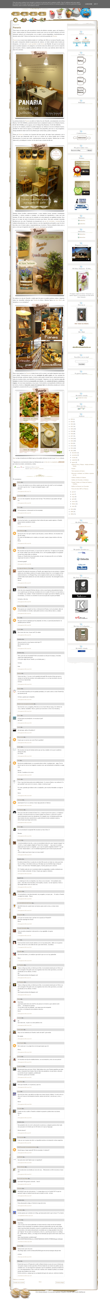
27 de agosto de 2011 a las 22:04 (24, 960)
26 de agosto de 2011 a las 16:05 (24, 805)
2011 (72, 450)
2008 (72, 514)
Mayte (19, 826)
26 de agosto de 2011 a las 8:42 (24, 601)
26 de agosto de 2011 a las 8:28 (24, 543)
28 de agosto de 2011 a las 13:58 (24, 1052)
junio (73, 494)
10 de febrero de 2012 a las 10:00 (25, 1241)
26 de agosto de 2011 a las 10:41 (24, 699)
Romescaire (20, 1137)
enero (73, 506)
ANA (18, 760)
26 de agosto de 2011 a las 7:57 (24, 491)
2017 (72, 436)
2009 (72, 511)
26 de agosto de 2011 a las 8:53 (24, 625)
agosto (73, 462)
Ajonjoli (19, 840)
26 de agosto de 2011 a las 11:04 (24, 711)
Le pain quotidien (32, 44)
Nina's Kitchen (21, 1167)
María (19, 507)
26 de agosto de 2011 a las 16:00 (24, 795)
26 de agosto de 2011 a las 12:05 (24, 722)
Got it (96, 4)
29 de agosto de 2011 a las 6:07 (24, 1132)
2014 (72, 443)
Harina (42, 44)
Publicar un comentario (18, 1279)
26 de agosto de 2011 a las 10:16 (24, 669)
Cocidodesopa (20, 587)
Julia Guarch (20, 1043)
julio (73, 491)
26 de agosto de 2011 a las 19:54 (24, 887)
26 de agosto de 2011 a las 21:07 (24, 910)
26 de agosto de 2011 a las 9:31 (24, 648)
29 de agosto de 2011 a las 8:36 (24, 1142)
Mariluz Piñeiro (21, 606)
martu (18, 727)
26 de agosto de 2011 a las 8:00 (24, 503)
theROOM (19, 1157)
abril (73, 499)
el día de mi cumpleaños (51, 462)
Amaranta (19, 547)
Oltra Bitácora (20, 530)
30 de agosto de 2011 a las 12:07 (24, 1195)
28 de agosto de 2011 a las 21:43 (24, 1087)
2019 (72, 431)
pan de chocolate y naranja (52, 221)
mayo (73, 496)
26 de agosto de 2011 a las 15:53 (24, 774)
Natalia (19, 688)
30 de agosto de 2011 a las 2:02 (24, 1184)
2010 (72, 509)
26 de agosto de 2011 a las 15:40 (24, 756)
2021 (72, 426)
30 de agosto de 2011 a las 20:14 (24, 1205)
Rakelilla (19, 951)
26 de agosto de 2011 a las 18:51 (24, 836)
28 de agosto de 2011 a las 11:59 (24, 1025)
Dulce (33, 13)
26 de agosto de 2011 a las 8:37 (24, 582)
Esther (19, 747)
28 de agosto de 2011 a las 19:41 (24, 1062)
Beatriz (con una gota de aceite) (25, 704)
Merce (19, 715)
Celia (18, 940)
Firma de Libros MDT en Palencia (80, 488)
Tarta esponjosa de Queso (78, 471)
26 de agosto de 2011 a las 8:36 (24, 564)
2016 (72, 438)
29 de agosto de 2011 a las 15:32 (24, 1152)
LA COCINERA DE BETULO (24, 903)
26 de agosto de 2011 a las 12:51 (24, 742)
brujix (18, 1091)
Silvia (18, 999)
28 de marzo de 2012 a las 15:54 (24, 1256)
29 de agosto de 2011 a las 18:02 (24, 1162)
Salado (42, 13)
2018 (72, 433)
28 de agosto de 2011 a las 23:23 (24, 1117)
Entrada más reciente (18, 1282)
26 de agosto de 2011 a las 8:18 (24, 512)
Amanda (19, 1108)
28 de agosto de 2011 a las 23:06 (24, 1104)
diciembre (74, 452)
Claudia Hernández (22, 928)
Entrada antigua (60, 1282)
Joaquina (19, 891)
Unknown (19, 800)
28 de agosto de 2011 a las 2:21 (24, 977)
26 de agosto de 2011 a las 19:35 (24, 873)
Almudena (19, 1210)
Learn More (88, 4)
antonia (19, 1056)
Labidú (19, 629)
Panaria (17, 27)
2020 (72, 429)
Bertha (19, 482)
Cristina (19, 1018)
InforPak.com (82, 1292)
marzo (73, 501)
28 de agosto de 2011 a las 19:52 (24, 1077)
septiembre (74, 460)
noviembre (74, 455)
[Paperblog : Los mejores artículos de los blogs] (81, 553)
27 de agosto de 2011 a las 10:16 (24, 947)
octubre (74, 457)
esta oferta (59, 300)
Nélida (19, 779)
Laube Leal (20, 1066)
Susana (19, 517)
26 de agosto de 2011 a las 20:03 (24, 898)
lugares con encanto (34, 468)
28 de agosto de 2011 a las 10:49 (24, 1013)
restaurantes (41, 468)
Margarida (19, 914)
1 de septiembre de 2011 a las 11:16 (25, 1215)
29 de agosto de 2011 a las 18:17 (24, 1174)
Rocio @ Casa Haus (22, 1178)
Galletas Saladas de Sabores (79, 477)
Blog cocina (20, 737)
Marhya (19, 673)
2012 (72, 448)
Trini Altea (19, 1081)
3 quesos (36, 227)
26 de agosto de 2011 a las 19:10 (24, 854)
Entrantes (24, 14)
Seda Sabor (20, 1029)
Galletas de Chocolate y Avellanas (80, 480)
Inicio (15, 13)
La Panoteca (20, 965)
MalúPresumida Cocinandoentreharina (26, 1147)
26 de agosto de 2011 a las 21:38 (24, 923)
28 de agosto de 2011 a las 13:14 (24, 1038)
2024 (72, 419)
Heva (18, 617)
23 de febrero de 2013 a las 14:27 (25, 1275)
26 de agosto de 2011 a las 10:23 (24, 684)
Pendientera (20, 809)
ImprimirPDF (20, 467)
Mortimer (19, 1188)
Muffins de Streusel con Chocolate (80, 486)
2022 (72, 424)
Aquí (14, 458)
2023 (72, 421)
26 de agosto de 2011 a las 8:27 (24, 526)
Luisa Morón (20, 495)
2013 (72, 445)
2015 (72, 441)
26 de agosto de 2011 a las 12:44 (24, 732)
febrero (73, 504)
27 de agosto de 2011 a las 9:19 (24, 935)
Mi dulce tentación (43, 1292)
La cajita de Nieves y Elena (24, 568)
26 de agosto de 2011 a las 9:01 (24, 634)
